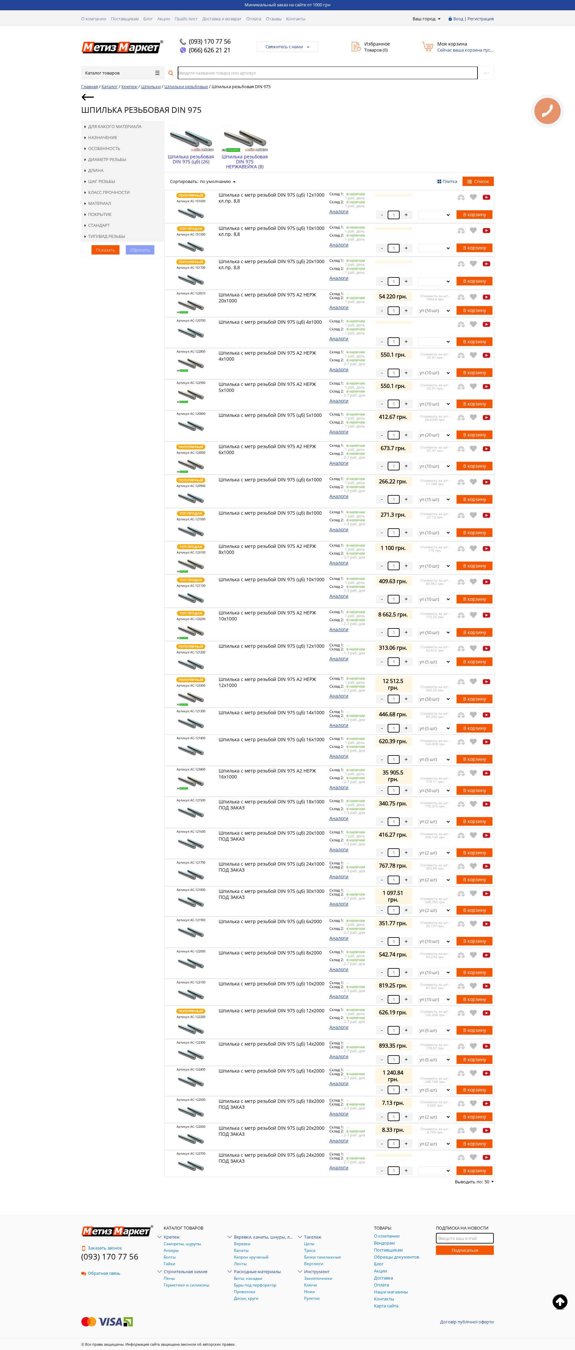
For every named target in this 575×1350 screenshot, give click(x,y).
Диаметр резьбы (107, 159)
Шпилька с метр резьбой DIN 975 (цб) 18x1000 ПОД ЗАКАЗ (271, 804)
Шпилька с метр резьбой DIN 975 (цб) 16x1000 (271, 739)
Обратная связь (104, 1273)
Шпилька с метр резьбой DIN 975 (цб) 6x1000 (270, 479)
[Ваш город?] (439, 19)
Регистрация (481, 19)
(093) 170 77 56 (210, 41)
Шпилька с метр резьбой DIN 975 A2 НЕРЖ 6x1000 (267, 449)
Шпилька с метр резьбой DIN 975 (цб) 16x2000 (271, 1071)
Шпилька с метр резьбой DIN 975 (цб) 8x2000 (270, 952)
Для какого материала (114, 126)
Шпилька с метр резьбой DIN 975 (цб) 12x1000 (271, 646)
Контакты (295, 19)
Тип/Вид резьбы (106, 236)
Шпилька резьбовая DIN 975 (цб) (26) (191, 159)
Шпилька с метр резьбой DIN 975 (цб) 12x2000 (271, 1010)
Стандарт (99, 225)
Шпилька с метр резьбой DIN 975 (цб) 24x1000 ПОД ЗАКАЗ (271, 867)
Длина (95, 170)
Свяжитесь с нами (284, 47)
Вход (458, 19)
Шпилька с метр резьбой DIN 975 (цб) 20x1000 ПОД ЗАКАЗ (271, 836)
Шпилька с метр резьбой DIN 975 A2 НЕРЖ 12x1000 (267, 682)
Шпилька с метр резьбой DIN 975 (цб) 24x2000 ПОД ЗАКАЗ (271, 1158)
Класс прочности (109, 192)
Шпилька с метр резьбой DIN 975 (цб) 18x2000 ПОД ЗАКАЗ (271, 1104)
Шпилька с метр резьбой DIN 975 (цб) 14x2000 (271, 1044)
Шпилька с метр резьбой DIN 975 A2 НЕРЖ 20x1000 (267, 297)
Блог (148, 19)
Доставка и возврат (222, 19)
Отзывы (274, 19)
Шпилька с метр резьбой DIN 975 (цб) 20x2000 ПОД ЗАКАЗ (271, 1131)
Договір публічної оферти (467, 1322)
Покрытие (99, 214)
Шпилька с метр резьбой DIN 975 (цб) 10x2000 (271, 983)
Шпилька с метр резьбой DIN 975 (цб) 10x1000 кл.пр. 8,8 (271, 231)
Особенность (104, 148)
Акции (163, 19)
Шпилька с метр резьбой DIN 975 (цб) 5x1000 (270, 415)
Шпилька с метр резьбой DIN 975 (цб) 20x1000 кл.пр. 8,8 (271, 264)
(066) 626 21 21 (210, 50)
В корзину (474, 214)
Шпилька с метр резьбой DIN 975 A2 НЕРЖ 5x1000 (267, 387)
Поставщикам (125, 19)
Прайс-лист (186, 19)
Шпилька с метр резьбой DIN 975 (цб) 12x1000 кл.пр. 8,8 (271, 198)
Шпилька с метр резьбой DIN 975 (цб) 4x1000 (270, 322)
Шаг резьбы (101, 181)
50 (486, 1182)
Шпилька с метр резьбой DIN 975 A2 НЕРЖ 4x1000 (267, 356)
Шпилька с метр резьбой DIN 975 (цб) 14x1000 (271, 712)
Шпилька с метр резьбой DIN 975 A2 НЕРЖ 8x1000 (267, 549)
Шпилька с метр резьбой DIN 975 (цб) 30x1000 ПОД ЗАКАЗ (271, 894)
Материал (99, 203)
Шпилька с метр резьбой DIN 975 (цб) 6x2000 (270, 921)
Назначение (102, 137)
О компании (93, 19)
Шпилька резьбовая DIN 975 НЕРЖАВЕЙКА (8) (245, 161)
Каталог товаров (102, 73)
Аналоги (338, 211)
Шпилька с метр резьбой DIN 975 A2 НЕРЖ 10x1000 (267, 615)
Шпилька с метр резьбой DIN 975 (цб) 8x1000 (270, 513)
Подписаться (465, 1250)
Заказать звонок (105, 1248)
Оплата (253, 19)
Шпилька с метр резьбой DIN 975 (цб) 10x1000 (271, 579)
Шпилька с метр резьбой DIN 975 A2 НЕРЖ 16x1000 (267, 773)
